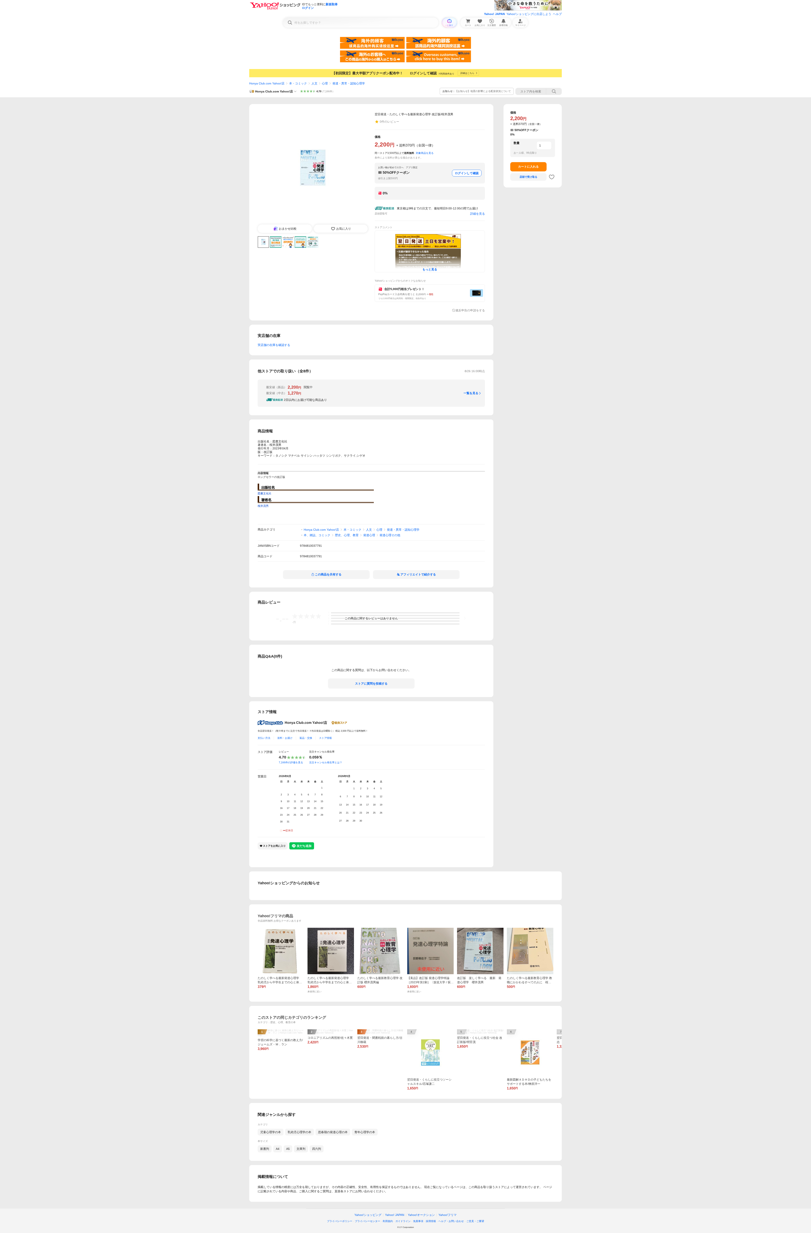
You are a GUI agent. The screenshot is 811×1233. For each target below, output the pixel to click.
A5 (288, 1148)
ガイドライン (403, 1221)
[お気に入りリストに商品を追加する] (551, 177)
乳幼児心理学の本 (299, 1132)
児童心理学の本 (270, 1132)
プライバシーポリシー (339, 1221)
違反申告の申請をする (470, 310)
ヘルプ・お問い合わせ (451, 1221)
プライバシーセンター (367, 1221)
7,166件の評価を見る (291, 762)
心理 (325, 83)
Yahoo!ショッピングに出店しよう (528, 14)
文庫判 (301, 1148)
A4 (277, 1148)
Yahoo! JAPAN (494, 14)
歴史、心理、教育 (347, 535)
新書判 (264, 1148)
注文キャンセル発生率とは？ (325, 762)
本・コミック (298, 83)
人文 (314, 83)
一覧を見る (471, 393)
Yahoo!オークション (421, 1215)
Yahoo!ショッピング (367, 1215)
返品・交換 (305, 738)
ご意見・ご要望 (475, 1221)
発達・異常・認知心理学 (348, 83)
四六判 (316, 1148)
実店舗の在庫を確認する (274, 345)
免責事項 (418, 1221)
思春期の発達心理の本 (333, 1132)
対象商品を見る (425, 153)
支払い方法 (264, 738)
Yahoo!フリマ (447, 1215)
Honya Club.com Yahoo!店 (266, 83)
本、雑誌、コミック (317, 535)
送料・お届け (285, 738)
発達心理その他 (390, 535)
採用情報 (431, 1221)
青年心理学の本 (364, 1132)
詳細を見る (477, 213)
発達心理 (369, 535)
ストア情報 (325, 738)
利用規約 (388, 1221)
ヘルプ (557, 14)
